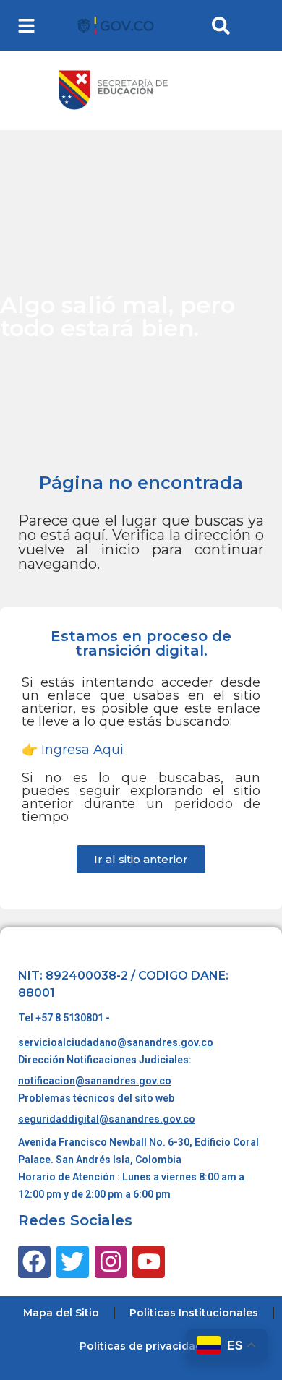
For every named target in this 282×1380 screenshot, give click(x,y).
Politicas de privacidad (141, 1346)
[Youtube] (148, 1262)
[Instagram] (111, 1262)
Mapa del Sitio (61, 1312)
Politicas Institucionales (193, 1312)
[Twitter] (72, 1262)
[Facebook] (34, 1262)
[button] (26, 25)
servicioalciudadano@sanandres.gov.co (115, 1042)
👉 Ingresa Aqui (73, 750)
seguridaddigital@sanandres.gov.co (106, 1119)
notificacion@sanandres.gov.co (94, 1081)
